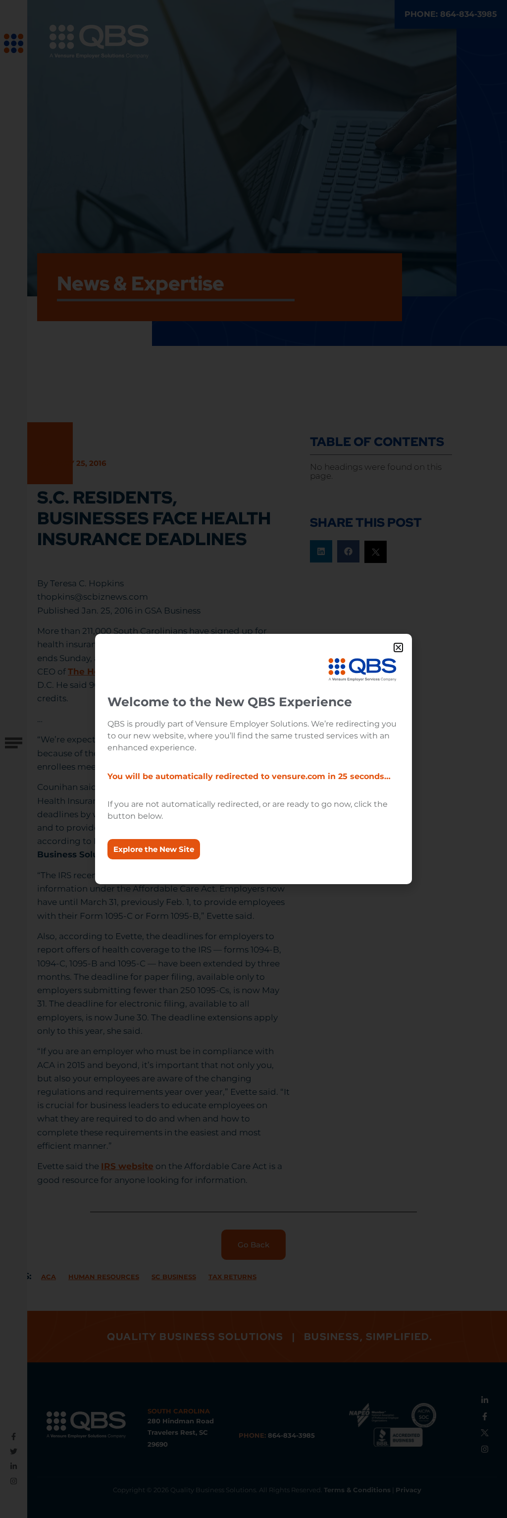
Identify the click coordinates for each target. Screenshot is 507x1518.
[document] (253, 759)
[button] (398, 647)
